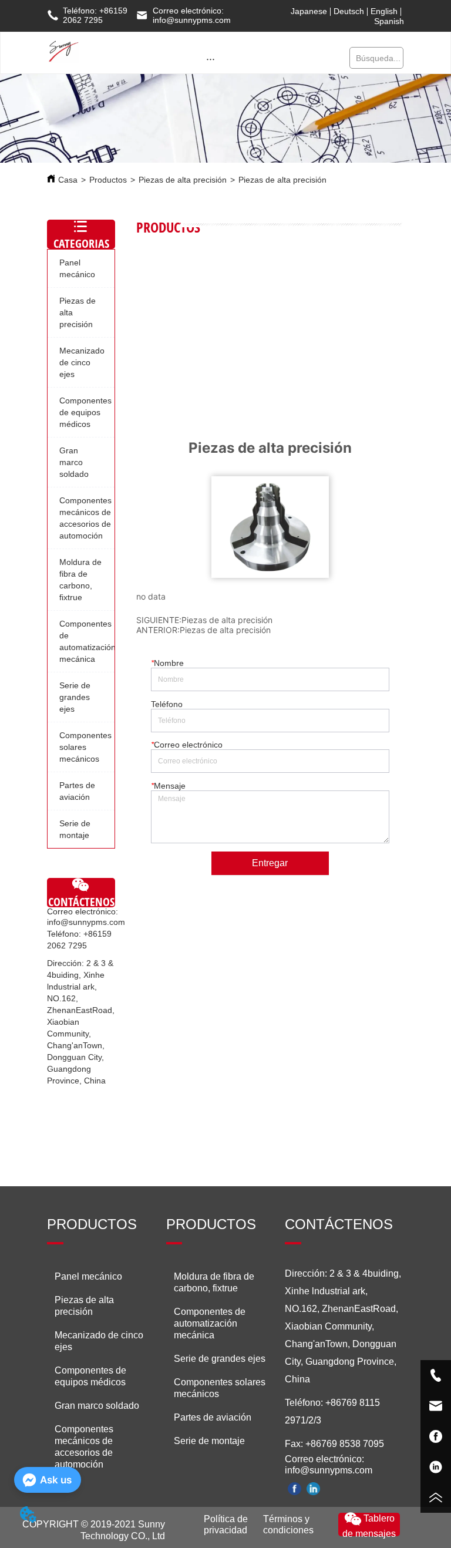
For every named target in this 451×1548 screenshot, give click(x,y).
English (384, 11)
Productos (108, 179)
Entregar (270, 863)
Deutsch (349, 11)
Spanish (389, 21)
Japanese (309, 11)
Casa (68, 179)
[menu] (210, 58)
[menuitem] (210, 58)
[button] (210, 59)
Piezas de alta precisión (183, 179)
